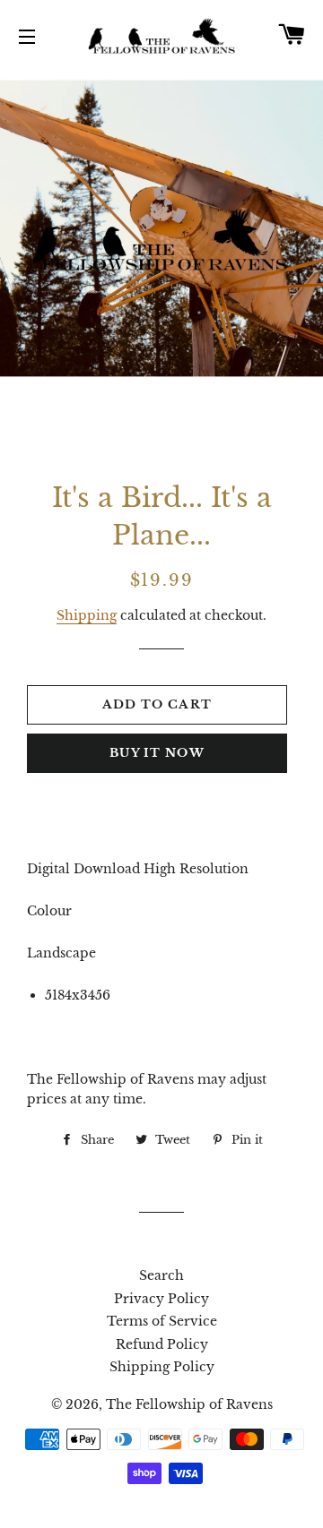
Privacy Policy (161, 1299)
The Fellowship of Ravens (189, 1404)
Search (161, 1275)
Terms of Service (162, 1321)
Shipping (87, 615)
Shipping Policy (161, 1367)
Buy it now (157, 752)
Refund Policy (162, 1344)
